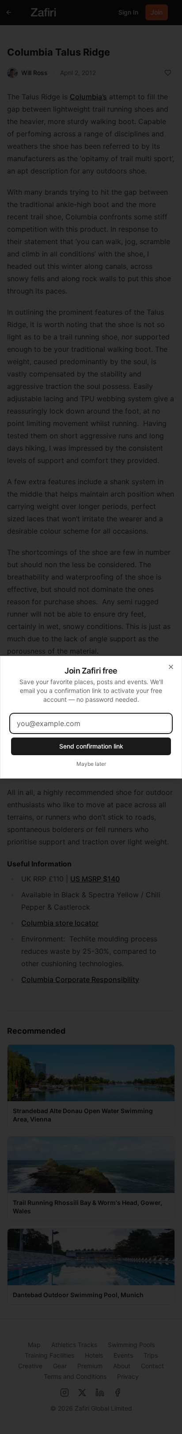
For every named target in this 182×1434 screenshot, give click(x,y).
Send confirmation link (91, 746)
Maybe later (91, 763)
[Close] (170, 666)
